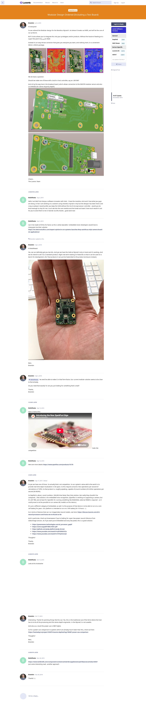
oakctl (114, 55)
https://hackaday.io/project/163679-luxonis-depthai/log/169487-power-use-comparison (58, 632)
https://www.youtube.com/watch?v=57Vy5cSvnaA (49, 534)
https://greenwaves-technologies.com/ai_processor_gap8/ (52, 524)
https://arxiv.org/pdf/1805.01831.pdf (44, 527)
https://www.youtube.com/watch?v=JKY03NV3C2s (49, 531)
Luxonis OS (115, 51)
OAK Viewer (116, 43)
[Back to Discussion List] (2, 2)
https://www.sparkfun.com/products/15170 (58, 464)
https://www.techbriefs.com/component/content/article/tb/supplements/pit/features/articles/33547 (63, 662)
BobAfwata (34, 380)
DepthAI (115, 39)
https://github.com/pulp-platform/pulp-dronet (48, 529)
